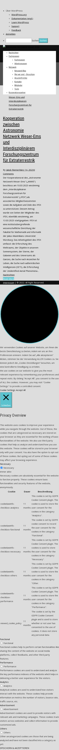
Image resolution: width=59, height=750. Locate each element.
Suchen (35, 40)
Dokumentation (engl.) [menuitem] (22, 18)
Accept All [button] (20, 390)
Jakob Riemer (12, 169)
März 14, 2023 (26, 169)
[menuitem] (32, 11)
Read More (8, 278)
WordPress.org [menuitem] (19, 14)
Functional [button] (5, 639)
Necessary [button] (5, 463)
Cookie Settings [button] (7, 390)
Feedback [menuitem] (16, 30)
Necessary (8, 467)
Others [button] (3, 728)
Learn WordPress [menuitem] (20, 22)
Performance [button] (6, 662)
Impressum (8, 282)
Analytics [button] (4, 681)
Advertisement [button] (7, 705)
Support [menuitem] (15, 26)
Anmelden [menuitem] (10, 34)
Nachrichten (9, 274)
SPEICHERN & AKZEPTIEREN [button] (14, 748)
